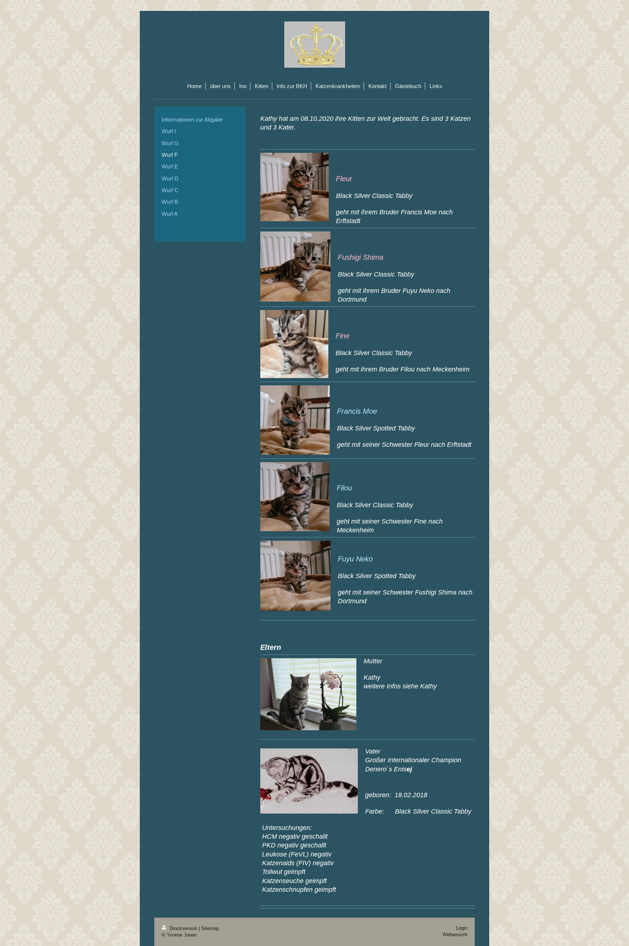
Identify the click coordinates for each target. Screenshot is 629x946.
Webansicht (455, 934)
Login (461, 928)
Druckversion (183, 928)
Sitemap (210, 928)
